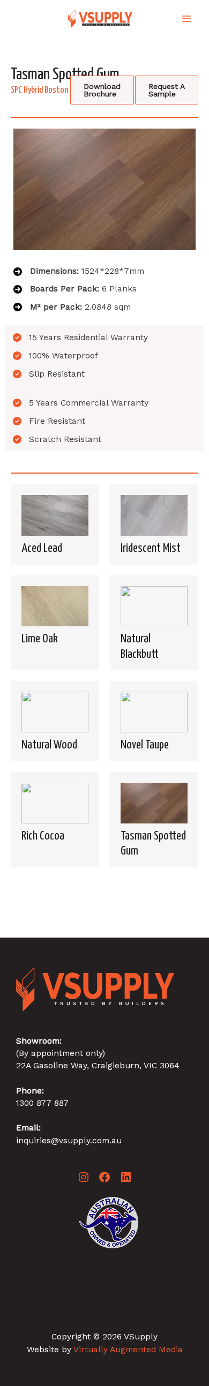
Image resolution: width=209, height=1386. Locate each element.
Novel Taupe (145, 745)
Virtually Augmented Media (128, 1349)
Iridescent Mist (151, 549)
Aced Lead (41, 549)
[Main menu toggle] (186, 18)
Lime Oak (39, 639)
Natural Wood (49, 745)
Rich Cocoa (42, 836)
